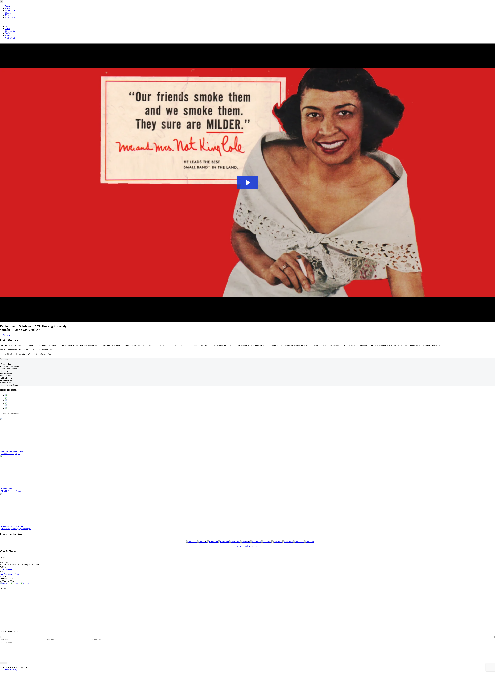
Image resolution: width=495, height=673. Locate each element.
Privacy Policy (11, 670)
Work (7, 6)
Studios (8, 13)
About (7, 8)
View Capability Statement (247, 546)
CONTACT (10, 17)
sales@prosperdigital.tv (9, 574)
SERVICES (10, 10)
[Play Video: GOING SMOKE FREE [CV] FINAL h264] (247, 182)
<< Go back (5, 335)
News (7, 15)
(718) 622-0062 (6, 569)
